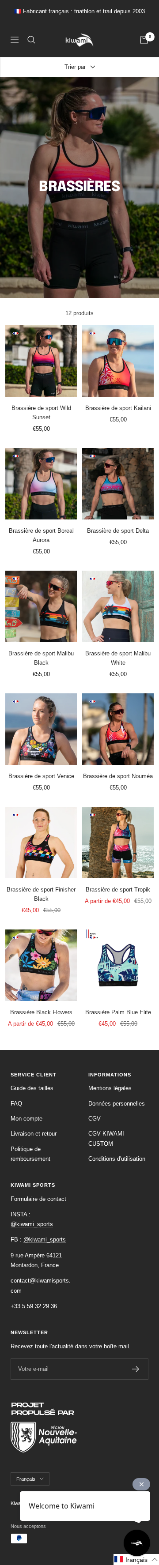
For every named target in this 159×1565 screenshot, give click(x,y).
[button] (136, 1559)
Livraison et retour (34, 1133)
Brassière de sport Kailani (118, 408)
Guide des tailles (32, 1088)
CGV (94, 1118)
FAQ (16, 1103)
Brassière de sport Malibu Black (41, 658)
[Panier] (144, 40)
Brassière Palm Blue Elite (118, 1012)
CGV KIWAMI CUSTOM (106, 1138)
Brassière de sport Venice (41, 776)
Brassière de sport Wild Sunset (41, 413)
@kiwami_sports (32, 1224)
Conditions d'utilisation (116, 1158)
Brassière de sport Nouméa (118, 776)
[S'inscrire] (136, 1369)
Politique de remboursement (30, 1154)
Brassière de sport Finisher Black (41, 894)
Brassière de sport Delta (118, 530)
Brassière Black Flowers (41, 1012)
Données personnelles (116, 1103)
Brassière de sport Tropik (118, 889)
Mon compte (26, 1118)
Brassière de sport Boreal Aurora (41, 535)
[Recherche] (31, 40)
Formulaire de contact (38, 1199)
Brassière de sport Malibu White (118, 658)
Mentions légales (110, 1088)
